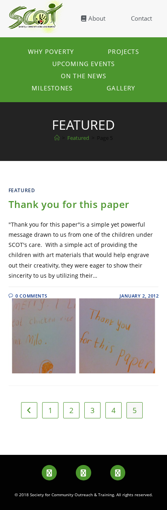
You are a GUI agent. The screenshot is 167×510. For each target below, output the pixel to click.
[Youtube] (83, 472)
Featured (22, 190)
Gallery (121, 88)
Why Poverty (51, 51)
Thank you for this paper (69, 204)
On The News (83, 76)
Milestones (52, 88)
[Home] (57, 137)
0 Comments (31, 296)
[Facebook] (49, 472)
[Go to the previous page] (29, 410)
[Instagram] (117, 472)
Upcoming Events (83, 64)
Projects (123, 51)
